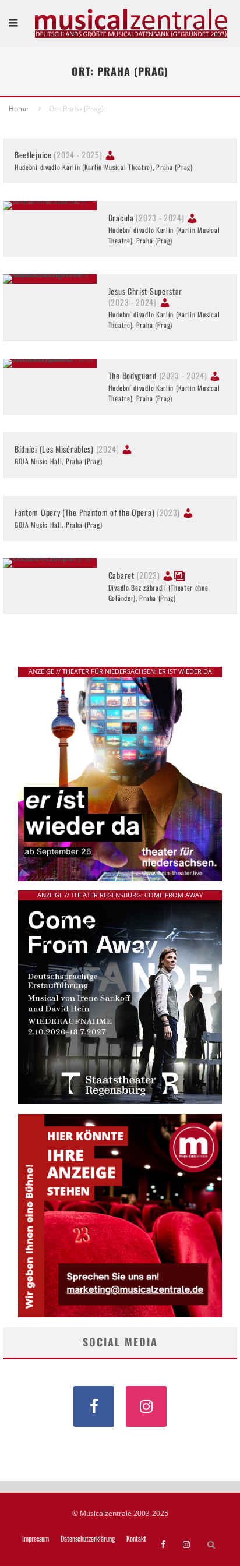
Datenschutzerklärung (88, 1538)
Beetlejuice (59, 155)
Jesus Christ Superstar (145, 296)
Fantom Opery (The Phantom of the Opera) (97, 512)
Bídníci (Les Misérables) (67, 449)
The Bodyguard (157, 375)
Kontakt (136, 1538)
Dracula (146, 217)
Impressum (35, 1538)
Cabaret (134, 575)
